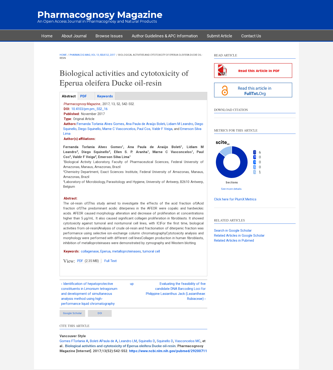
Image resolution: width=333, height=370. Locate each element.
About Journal (74, 36)
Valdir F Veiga (162, 129)
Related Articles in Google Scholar (239, 235)
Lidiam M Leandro (180, 124)
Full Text (110, 261)
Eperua (105, 251)
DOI (100, 313)
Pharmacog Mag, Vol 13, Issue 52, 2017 (92, 55)
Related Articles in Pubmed (234, 240)
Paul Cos (143, 129)
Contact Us (251, 36)
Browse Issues (109, 36)
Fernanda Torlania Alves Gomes (100, 124)
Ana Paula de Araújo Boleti (145, 124)
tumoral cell (151, 251)
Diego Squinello (89, 129)
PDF (80, 261)
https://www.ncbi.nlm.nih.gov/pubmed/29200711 (168, 351)
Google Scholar (72, 313)
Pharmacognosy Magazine (99, 14)
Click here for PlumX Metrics (235, 199)
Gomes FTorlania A (74, 341)
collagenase (90, 251)
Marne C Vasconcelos (118, 129)
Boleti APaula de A (103, 341)
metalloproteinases (126, 251)
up (132, 284)
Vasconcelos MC (187, 341)
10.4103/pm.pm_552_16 (89, 109)
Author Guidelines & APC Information (165, 36)
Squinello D (147, 341)
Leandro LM (128, 341)
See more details (231, 188)
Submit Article (219, 36)
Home (47, 36)
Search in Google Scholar (233, 230)
